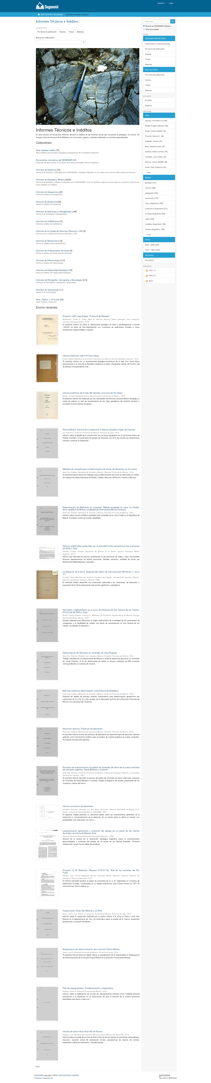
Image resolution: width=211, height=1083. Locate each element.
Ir (83, 42)
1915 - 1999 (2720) (152, 250)
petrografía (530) (151, 193)
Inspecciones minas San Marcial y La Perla (82, 910)
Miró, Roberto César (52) (155, 146)
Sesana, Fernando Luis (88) (156, 120)
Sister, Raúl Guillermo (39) (155, 167)
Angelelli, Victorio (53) (153, 141)
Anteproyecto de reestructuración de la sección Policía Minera (91, 949)
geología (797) (150, 182)
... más (148, 172)
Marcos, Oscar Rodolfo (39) (156, 162)
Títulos (71, 32)
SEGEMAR (38, 1075)
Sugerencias (48, 1078)
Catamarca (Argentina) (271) (156, 208)
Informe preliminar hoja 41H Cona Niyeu (81, 355)
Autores (63, 32)
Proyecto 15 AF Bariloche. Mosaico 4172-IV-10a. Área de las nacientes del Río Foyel (101, 871)
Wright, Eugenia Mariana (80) (156, 125)
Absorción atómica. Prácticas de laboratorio (83, 728)
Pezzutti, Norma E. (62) (154, 136)
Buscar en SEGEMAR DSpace (158, 26)
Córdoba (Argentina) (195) (155, 224)
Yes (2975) (149, 260)
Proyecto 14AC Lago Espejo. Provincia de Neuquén (86, 316)
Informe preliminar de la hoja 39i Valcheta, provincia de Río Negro (93, 392)
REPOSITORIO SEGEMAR (52, 14)
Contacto (37, 1078)
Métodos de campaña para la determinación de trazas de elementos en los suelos (100, 468)
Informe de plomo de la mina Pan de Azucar (82, 1031)
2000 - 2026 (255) (152, 244)
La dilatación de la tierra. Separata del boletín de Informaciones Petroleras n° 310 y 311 (101, 572)
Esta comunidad (152, 29)
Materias (80, 32)
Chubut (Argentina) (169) (155, 229)
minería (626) (150, 187)
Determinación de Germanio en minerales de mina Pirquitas (90, 652)
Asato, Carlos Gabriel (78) (155, 131)
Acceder (148, 100)
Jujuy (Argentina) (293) (154, 203)
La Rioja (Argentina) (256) (155, 213)
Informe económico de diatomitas (78, 806)
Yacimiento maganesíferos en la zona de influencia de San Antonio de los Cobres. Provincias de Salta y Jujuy (101, 611)
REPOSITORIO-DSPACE (68, 1075)
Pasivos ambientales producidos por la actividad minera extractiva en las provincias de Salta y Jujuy (101, 547)
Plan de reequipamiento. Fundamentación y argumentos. (88, 988)
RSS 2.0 (152, 275)
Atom (151, 280)
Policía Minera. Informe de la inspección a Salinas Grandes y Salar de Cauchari (99, 429)
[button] (161, 3)
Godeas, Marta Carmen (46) (156, 151)
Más (37, 1066)
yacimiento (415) (151, 198)
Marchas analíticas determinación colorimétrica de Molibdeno (91, 690)
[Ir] (172, 21)
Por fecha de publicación (47, 32)
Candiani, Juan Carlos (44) (155, 156)
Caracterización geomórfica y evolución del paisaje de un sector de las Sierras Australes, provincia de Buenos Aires (101, 832)
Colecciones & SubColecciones (157, 43)
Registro (148, 105)
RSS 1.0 (152, 270)
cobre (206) (149, 219)
